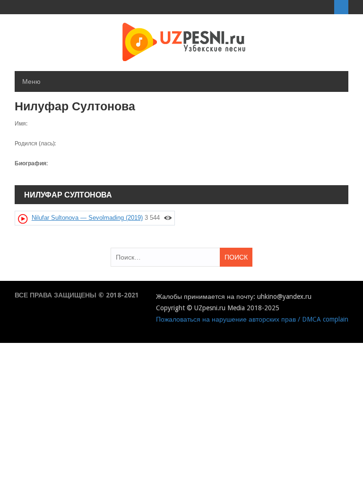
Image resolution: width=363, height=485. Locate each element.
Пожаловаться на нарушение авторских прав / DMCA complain (252, 319)
